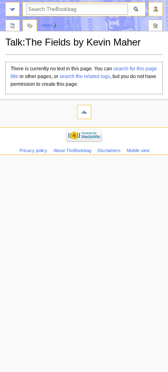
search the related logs (85, 76)
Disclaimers (109, 150)
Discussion (30, 26)
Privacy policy (33, 150)
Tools (155, 26)
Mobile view (138, 150)
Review (13, 26)
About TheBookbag (72, 150)
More (47, 25)
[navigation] (12, 9)
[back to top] (84, 112)
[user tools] (155, 9)
